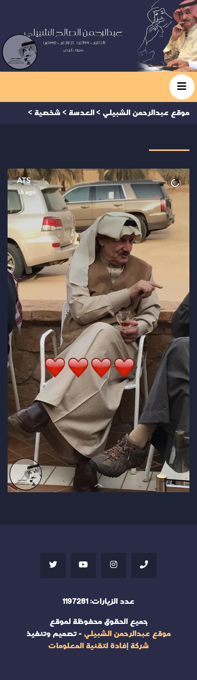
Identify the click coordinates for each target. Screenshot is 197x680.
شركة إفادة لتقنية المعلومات (98, 646)
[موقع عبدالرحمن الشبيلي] (98, 36)
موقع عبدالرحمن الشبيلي (127, 634)
